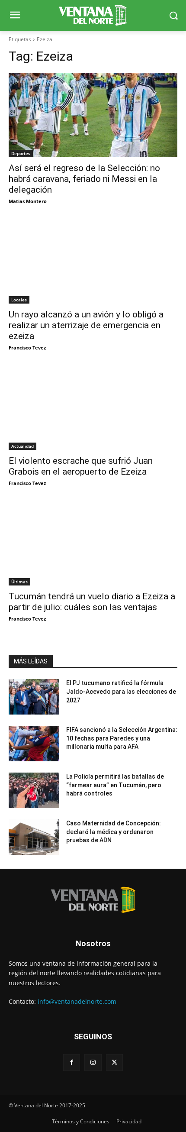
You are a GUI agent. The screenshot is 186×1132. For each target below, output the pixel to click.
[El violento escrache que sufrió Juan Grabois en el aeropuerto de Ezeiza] (93, 407)
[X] (114, 1062)
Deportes (20, 153)
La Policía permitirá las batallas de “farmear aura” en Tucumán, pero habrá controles (115, 785)
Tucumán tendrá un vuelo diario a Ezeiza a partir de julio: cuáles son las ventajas (92, 601)
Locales (19, 300)
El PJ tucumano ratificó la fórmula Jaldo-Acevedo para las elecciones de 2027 (121, 691)
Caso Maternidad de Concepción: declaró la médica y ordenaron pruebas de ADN (113, 832)
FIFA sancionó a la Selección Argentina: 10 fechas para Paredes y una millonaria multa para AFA (121, 738)
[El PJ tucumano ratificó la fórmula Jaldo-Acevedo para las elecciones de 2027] (34, 697)
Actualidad (22, 446)
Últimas (19, 582)
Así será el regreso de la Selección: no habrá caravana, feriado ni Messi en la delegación (84, 179)
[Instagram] (92, 1062)
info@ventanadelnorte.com (77, 1001)
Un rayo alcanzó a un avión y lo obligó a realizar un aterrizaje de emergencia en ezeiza (86, 325)
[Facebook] (71, 1062)
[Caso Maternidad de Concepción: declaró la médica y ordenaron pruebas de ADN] (34, 837)
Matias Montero (28, 201)
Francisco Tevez (27, 347)
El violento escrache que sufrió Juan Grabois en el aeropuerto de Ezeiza (81, 466)
